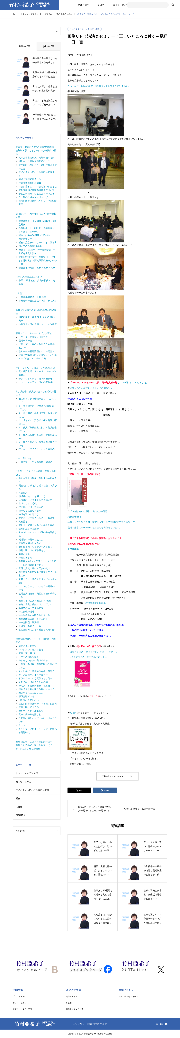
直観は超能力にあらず (30, 543)
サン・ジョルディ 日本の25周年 (36, 379)
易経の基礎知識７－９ (30, 179)
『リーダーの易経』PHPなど (33, 337)
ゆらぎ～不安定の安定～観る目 (34, 686)
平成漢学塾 (73, 549)
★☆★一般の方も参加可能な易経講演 (35, 147)
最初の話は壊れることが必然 (33, 682)
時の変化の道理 (26, 611)
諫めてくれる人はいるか (31, 693)
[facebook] (161, 1024)
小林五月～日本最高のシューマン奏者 (38, 324)
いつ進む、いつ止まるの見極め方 (35, 500)
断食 (18, 798)
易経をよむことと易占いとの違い (35, 601)
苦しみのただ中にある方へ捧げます (37, 193)
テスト (22, 725)
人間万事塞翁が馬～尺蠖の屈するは (37, 157)
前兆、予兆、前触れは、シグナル (35, 604)
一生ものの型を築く (29, 657)
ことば (19, 293)
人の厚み (23, 493)
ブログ (100, 5)
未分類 (19, 807)
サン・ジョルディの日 (27, 773)
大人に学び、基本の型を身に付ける (37, 671)
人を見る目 (24, 521)
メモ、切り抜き (23, 458)
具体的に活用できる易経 (31, 608)
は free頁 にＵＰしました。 (109, 382)
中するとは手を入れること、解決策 (37, 518)
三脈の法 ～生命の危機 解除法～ (37, 462)
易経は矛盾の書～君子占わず (33, 619)
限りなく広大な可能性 (30, 511)
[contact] (166, 1024)
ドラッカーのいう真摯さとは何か (35, 678)
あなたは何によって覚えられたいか (37, 629)
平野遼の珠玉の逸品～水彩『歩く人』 (38, 300)
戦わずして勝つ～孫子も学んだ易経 (37, 525)
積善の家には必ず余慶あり (32, 550)
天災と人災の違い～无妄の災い (34, 568)
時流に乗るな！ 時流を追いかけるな (38, 186)
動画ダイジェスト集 (74, 1009)
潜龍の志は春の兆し (29, 653)
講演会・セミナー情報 (124, 5)
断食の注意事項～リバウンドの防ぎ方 (38, 242)
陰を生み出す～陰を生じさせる (34, 615)
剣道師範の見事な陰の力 (31, 539)
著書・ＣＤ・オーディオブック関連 (34, 333)
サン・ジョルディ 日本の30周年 (36, 382)
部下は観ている (26, 696)
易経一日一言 (25, 340)
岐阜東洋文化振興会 (96, 603)
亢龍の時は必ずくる (29, 707)
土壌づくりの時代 (28, 503)
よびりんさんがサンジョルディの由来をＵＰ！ (93, 388)
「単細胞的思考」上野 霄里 (32, 297)
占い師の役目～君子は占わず (33, 197)
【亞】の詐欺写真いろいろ (29, 277)
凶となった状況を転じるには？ (34, 161)
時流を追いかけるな (29, 514)
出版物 (69, 1003)
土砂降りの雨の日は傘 (30, 626)
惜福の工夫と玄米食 (29, 529)
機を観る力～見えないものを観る (35, 547)
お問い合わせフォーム (128, 996)
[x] (157, 1024)
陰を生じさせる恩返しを (31, 711)
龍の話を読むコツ (28, 646)
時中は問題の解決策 (29, 622)
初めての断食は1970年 (30, 246)
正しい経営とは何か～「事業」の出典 (38, 704)
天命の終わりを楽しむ (30, 714)
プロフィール (18, 996)
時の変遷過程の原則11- (30, 183)
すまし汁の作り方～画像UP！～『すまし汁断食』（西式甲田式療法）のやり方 (38, 260)
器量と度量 (24, 554)
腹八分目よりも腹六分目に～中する (37, 689)
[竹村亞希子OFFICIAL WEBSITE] (29, 5)
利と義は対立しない (29, 700)
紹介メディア (71, 996)
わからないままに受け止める (33, 660)
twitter (73, 713)
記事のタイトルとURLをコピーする (117, 776)
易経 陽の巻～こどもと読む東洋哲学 (34, 742)
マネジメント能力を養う (31, 650)
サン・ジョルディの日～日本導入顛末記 (36, 368)
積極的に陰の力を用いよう (32, 496)
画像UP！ (21, 815)
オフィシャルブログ (21, 1003)
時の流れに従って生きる (31, 507)
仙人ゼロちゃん (23, 781)
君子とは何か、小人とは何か (33, 675)
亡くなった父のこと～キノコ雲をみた (38, 449)
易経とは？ (83, 5)
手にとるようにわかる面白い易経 (84, 29)
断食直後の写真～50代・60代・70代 (37, 268)
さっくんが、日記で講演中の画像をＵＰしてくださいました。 (99, 86)
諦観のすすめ (25, 557)
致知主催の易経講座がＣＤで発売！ (37, 351)
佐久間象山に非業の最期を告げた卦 (37, 190)
